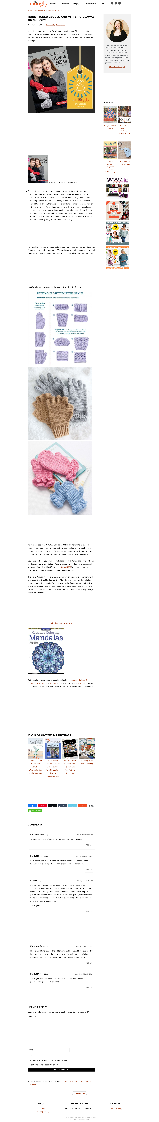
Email (31, 1055)
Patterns (54, 4)
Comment (33, 1016)
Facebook (73, 680)
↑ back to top (79, 1093)
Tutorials (65, 4)
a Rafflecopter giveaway (61, 623)
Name (31, 1050)
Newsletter (82, 683)
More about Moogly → (117, 67)
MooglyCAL (78, 4)
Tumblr (53, 683)
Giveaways (91, 4)
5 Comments (60, 25)
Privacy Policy (43, 1112)
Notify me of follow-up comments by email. (48, 1060)
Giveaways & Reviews (54, 10)
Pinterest (32, 683)
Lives (102, 4)
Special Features (39, 10)
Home (30, 10)
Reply (89, 845)
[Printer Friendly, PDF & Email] (35, 811)
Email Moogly (116, 1108)
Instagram (41, 683)
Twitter (82, 680)
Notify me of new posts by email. (44, 1065)
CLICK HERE (66, 567)
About (43, 1108)
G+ (87, 680)
